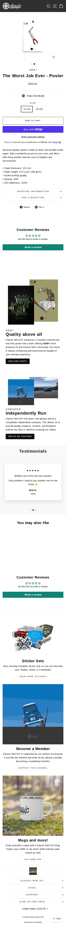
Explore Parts (17, 361)
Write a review (33, 247)
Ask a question (33, 197)
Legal (32, 887)
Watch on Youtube (20, 436)
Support (32, 894)
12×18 (26, 109)
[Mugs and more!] (33, 806)
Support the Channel (33, 768)
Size (33, 103)
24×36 (39, 109)
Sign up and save (32, 901)
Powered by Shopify (33, 922)
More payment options (33, 136)
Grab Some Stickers (33, 676)
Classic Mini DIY (32, 880)
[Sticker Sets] (33, 636)
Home (32, 69)
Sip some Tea (33, 859)
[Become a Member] (33, 714)
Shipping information (33, 191)
